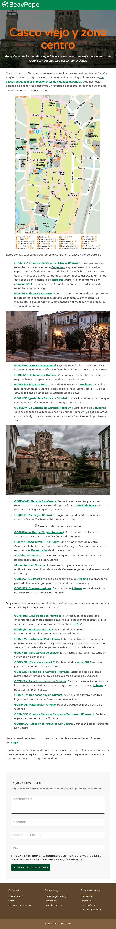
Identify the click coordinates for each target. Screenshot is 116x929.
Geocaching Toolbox (91, 909)
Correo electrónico (30, 835)
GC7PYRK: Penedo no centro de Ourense (40, 681)
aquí (15, 742)
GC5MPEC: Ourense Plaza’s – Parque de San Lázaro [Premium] (54, 714)
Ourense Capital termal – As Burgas (37, 542)
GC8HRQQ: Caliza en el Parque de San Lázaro (43, 723)
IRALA (78, 624)
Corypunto (58, 267)
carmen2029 (22, 284)
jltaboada (57, 279)
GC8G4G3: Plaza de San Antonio (35, 704)
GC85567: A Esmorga (28, 578)
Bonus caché (39, 550)
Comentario (22, 799)
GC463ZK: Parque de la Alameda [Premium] (42, 671)
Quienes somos (15, 896)
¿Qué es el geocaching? (56, 896)
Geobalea (86, 384)
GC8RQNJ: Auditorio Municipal (33, 629)
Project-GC (86, 901)
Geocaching (87, 896)
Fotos (11, 901)
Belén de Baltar (87, 505)
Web (16, 848)
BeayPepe (66, 924)
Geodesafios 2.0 (89, 905)
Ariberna (82, 578)
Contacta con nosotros (19, 905)
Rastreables (50, 901)
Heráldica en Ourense (27, 555)
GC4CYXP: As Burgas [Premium (34, 515)
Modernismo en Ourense (29, 565)
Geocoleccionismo (54, 905)
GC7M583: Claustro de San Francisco (38, 615)
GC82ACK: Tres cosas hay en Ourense (38, 695)
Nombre (19, 822)
